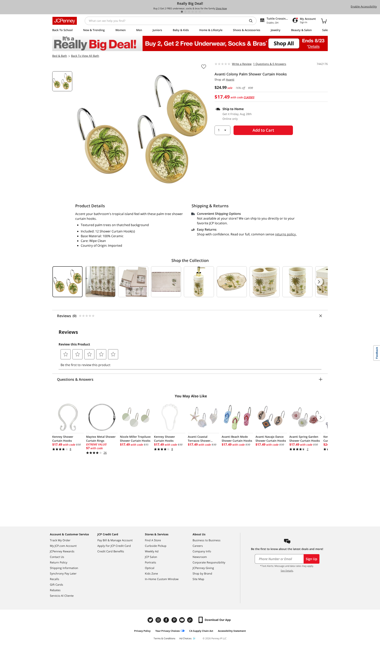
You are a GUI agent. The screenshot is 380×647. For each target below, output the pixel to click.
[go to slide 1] (182, 12)
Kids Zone (151, 573)
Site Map (198, 579)
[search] (252, 21)
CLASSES (249, 97)
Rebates (55, 590)
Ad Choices (185, 638)
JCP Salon (151, 557)
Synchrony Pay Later (63, 573)
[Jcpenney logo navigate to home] (64, 21)
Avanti (230, 79)
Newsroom (200, 557)
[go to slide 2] (185, 12)
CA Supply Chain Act (201, 631)
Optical (149, 568)
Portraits (150, 562)
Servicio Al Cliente (62, 596)
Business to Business (206, 540)
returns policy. (285, 234)
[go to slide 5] (196, 12)
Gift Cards (56, 584)
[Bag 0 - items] (324, 21)
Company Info (202, 551)
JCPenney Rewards (62, 551)
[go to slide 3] (189, 12)
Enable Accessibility (364, 6)
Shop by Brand (202, 573)
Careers (198, 546)
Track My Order (60, 540)
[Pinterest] (175, 620)
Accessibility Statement (232, 631)
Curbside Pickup (155, 546)
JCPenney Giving (203, 568)
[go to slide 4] (193, 12)
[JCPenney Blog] (190, 620)
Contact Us (57, 557)
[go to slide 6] (200, 12)
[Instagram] (159, 620)
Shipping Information (64, 568)
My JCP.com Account (63, 546)
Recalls (54, 579)
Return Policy (58, 562)
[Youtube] (182, 620)
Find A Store (153, 540)
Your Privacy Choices (167, 631)
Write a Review (242, 64)
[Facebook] (167, 620)
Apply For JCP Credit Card (114, 546)
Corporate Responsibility (209, 562)
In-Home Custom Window (162, 579)
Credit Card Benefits (110, 551)
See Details (287, 570)
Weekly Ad (152, 551)
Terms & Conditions (164, 638)
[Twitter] (151, 620)
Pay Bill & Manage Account (115, 540)
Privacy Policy (142, 631)
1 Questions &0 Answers (269, 64)
